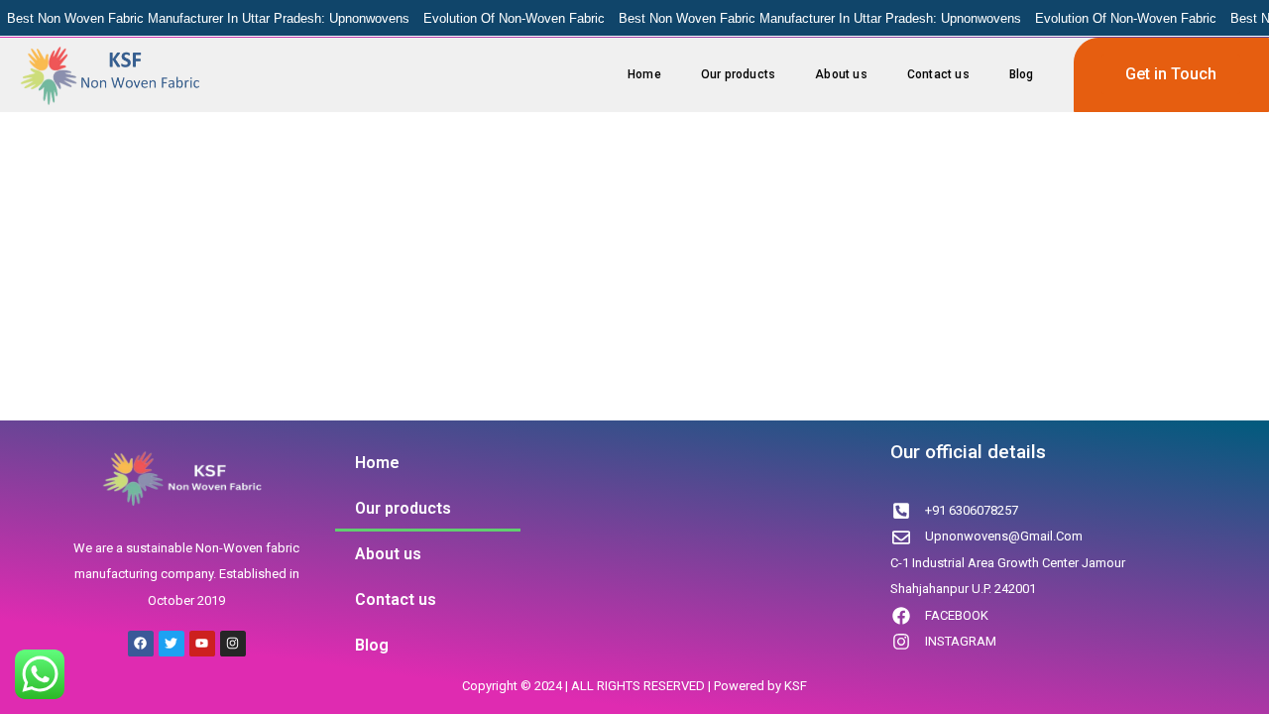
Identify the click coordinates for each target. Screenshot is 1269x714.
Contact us (938, 74)
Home (644, 74)
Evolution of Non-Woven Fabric (514, 18)
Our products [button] (738, 74)
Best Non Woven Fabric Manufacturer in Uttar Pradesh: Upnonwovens (208, 18)
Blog (1021, 74)
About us (841, 74)
